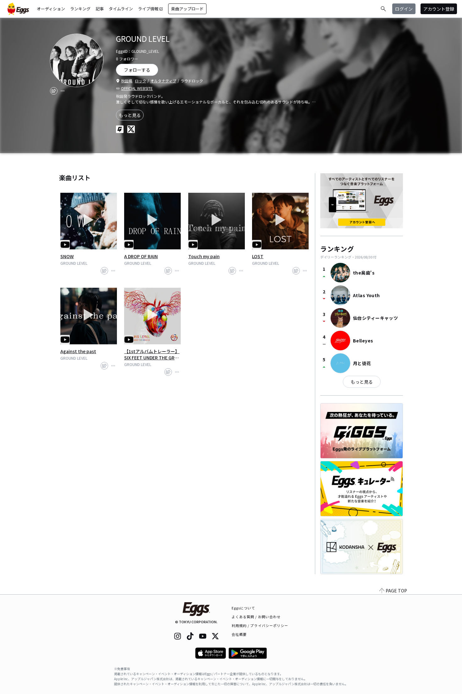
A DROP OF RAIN (141, 256)
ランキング (80, 9)
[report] (62, 91)
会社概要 (239, 634)
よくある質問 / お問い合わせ (256, 616)
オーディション (51, 9)
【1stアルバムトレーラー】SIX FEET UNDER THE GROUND (151, 354)
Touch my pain (204, 256)
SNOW (67, 256)
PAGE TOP (396, 590)
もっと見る (130, 115)
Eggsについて (244, 607)
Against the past (78, 351)
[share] (54, 91)
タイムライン (121, 9)
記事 (100, 9)
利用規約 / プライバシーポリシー (260, 625)
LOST (257, 256)
